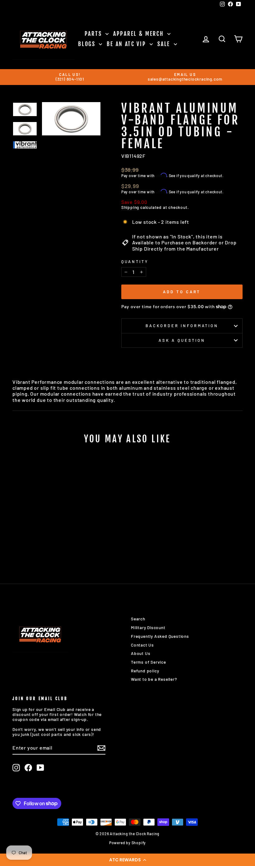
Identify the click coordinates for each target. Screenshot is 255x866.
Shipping (130, 207)
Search (138, 618)
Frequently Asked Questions (160, 636)
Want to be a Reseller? (154, 679)
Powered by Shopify (127, 842)
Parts (94, 33)
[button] (127, 860)
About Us (140, 653)
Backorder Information (182, 325)
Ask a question (182, 340)
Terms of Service (148, 662)
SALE (164, 43)
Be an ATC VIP (127, 43)
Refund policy (145, 670)
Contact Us (142, 644)
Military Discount (148, 627)
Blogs (87, 43)
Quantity (134, 261)
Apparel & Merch (139, 33)
